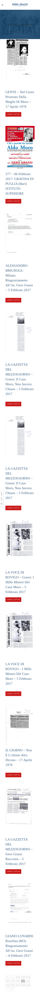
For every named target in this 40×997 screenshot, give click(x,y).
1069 (28, 985)
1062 (18, 981)
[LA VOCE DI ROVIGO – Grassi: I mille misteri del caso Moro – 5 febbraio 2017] (20, 544)
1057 (18, 977)
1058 (23, 977)
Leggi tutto (13, 114)
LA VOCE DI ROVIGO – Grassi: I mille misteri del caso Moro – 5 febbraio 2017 (19, 582)
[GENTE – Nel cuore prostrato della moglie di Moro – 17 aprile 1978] (20, 63)
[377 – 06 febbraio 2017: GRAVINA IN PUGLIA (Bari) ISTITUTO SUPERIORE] (20, 147)
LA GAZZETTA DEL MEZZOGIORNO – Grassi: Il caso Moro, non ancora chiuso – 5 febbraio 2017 (19, 379)
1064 (28, 981)
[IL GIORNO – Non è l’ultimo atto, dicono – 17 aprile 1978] (20, 725)
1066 (13, 985)
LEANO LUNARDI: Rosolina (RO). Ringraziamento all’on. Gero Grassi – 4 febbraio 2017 (19, 945)
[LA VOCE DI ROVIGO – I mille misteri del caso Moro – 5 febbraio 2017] (20, 635)
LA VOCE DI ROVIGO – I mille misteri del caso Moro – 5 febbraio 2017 (18, 673)
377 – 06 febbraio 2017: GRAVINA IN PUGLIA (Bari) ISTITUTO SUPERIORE (19, 183)
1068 (23, 985)
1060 (8, 981)
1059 (28, 977)
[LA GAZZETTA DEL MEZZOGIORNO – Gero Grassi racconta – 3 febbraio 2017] (20, 811)
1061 (12, 981)
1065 (8, 985)
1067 (18, 985)
